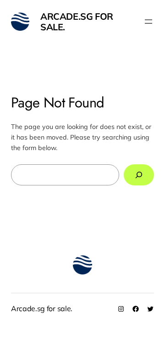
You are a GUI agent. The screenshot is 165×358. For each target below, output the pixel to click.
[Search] (139, 175)
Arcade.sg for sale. (76, 22)
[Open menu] (148, 21)
